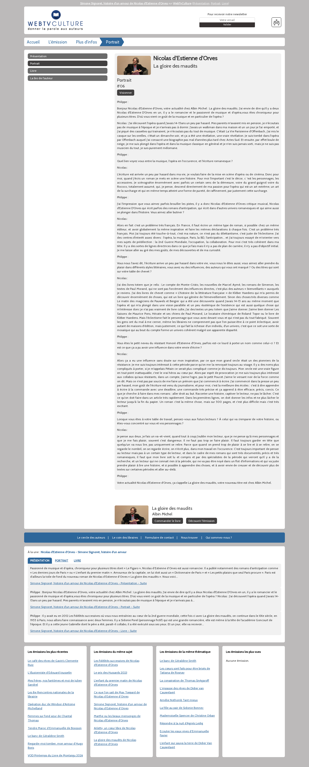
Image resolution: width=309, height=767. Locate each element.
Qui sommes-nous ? (219, 537)
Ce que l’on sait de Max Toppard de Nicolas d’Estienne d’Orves (117, 694)
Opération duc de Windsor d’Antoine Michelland (51, 706)
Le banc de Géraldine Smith (46, 736)
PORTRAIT (61, 560)
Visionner (125, 92)
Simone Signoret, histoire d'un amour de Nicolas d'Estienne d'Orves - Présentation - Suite (88, 583)
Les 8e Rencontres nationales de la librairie (51, 694)
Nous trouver (189, 537)
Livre (225, 3)
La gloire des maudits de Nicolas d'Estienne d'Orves (115, 742)
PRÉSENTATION (39, 560)
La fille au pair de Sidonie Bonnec (182, 708)
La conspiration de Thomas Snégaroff (184, 680)
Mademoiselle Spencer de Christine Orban (187, 715)
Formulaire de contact (159, 537)
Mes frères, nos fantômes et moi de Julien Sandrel (55, 682)
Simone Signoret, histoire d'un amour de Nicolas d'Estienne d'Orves (124, 3)
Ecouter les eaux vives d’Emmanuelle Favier (184, 733)
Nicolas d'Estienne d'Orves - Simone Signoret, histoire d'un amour (83, 552)
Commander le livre (167, 521)
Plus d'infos (86, 42)
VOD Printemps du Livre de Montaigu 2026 (55, 755)
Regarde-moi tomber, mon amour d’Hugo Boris (55, 745)
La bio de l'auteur (41, 78)
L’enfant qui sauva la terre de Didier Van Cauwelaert (186, 745)
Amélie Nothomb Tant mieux (179, 700)
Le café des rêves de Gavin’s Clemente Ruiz (53, 663)
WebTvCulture (182, 3)
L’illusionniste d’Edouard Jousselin (50, 672)
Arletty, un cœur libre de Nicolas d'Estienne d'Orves (114, 730)
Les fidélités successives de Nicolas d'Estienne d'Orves (116, 663)
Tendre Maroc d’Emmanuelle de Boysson (55, 728)
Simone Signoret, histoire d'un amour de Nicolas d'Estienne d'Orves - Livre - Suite (83, 630)
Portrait (215, 3)
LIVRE (77, 560)
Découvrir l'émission (202, 521)
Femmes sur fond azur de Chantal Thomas (50, 718)
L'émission (58, 42)
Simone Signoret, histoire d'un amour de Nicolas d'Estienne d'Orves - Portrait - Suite (85, 607)
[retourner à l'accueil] (57, 20)
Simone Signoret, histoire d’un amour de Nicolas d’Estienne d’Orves (120, 706)
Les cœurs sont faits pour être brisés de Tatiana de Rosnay (185, 670)
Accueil (33, 42)
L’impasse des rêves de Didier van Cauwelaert (182, 690)
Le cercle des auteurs (91, 537)
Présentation (201, 3)
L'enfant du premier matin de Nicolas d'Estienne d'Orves (118, 682)
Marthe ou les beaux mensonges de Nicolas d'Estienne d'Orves (117, 718)
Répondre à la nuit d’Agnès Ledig (181, 723)
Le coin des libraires (125, 537)
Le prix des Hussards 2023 (110, 672)
